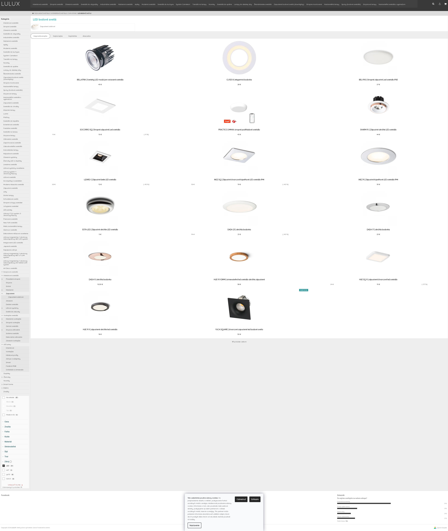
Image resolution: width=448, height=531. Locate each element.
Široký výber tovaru (343, 506)
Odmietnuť (241, 499)
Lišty (5, 192)
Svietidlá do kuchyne (11, 52)
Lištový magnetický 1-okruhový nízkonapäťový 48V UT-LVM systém (15, 255)
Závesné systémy (10, 157)
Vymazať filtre (14, 485)
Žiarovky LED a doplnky (12, 161)
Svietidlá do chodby (11, 106)
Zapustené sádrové (15, 297)
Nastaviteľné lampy (10, 86)
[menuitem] (40, 5)
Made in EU (11, 415)
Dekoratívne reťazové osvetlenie (15, 233)
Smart (8, 362)
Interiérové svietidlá (10, 23)
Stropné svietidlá (9, 27)
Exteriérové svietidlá (11, 125)
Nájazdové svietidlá (11, 154)
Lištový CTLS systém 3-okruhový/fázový (12, 214)
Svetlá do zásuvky (13, 312)
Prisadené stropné (13, 279)
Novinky (6, 63)
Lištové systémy (12, 308)
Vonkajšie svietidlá (10, 315)
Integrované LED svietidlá (13, 243)
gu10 (9, 474)
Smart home (8, 384)
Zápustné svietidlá (10, 188)
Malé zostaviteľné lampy (12, 226)
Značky (6, 391)
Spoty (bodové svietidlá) (13, 90)
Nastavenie (194, 525)
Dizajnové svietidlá (10, 272)
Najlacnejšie (58, 36)
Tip (8, 410)
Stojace (9, 283)
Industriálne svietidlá (11, 37)
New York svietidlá (10, 223)
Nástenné (9, 290)
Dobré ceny (340, 511)
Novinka (10, 406)
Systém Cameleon (10, 56)
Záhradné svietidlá (10, 139)
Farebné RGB (11, 366)
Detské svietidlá (12, 304)
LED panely (7, 210)
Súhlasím (255, 499)
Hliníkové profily (12, 355)
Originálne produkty (343, 501)
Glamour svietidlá (10, 230)
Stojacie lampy (9, 135)
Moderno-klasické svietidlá (13, 184)
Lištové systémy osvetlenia (13, 168)
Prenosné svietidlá (10, 219)
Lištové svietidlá (9, 177)
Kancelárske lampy (10, 150)
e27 (9, 470)
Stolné (8, 286)
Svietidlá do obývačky (11, 34)
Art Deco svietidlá (10, 268)
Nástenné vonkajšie (13, 319)
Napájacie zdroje (10, 250)
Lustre (5, 114)
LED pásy (7, 344)
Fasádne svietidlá (10, 128)
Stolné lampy (8, 195)
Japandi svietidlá (10, 246)
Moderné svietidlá (10, 48)
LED (9, 466)
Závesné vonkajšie (13, 341)
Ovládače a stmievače (14, 370)
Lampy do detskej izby (12, 70)
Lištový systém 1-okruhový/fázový (10, 173)
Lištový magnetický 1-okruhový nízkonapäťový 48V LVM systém (15, 238)
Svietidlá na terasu (10, 132)
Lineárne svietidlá (10, 164)
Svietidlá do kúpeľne (11, 121)
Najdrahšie (72, 36)
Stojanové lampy (10, 94)
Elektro (6, 388)
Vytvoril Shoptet (442, 528)
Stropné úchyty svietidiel (12, 203)
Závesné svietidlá (10, 30)
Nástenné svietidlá (10, 41)
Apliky (5, 45)
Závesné (9, 301)
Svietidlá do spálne (10, 66)
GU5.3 (10, 479)
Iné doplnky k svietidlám (12, 181)
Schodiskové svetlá (10, 199)
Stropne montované (11, 83)
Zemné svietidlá (12, 326)
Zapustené (10, 293)
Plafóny (6, 117)
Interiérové (10, 348)
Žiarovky (6, 377)
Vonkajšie (9, 351)
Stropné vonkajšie (13, 322)
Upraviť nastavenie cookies (41, 527)
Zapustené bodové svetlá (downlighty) (13, 78)
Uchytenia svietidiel (10, 206)
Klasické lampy (9, 110)
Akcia (9, 402)
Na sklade (11, 397)
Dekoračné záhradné (14, 337)
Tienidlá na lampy (10, 59)
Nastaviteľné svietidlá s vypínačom (12, 98)
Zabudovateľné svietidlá (12, 146)
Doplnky (6, 373)
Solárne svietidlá (12, 333)
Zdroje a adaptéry (13, 359)
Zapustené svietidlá (11, 103)
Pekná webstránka (343, 516)
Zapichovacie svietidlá (12, 143)
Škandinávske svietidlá (12, 74)
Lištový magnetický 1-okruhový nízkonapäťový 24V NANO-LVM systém (15, 263)
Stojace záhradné (13, 330)
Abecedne (87, 36)
